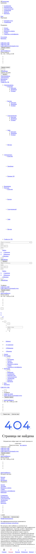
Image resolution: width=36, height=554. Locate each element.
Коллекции (4, 480)
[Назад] (8, 324)
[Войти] (1, 310)
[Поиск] (2, 308)
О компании (4, 495)
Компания (3, 492)
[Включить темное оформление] (3, 69)
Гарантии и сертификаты (8, 491)
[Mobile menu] (2, 279)
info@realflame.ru (5, 50)
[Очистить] (31, 242)
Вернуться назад (14, 445)
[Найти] (6, 246)
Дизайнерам (4, 500)
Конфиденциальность (7, 518)
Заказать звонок (5, 47)
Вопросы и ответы (6, 488)
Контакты (3, 503)
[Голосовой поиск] (3, 246)
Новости (3, 501)
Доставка (3, 486)
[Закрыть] (2, 318)
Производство (5, 497)
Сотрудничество (5, 498)
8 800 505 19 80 (5, 43)
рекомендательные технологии (9, 523)
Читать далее (18, 536)
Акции (3, 478)
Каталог (3, 477)
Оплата (3, 484)
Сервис (3, 489)
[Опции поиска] (2, 244)
